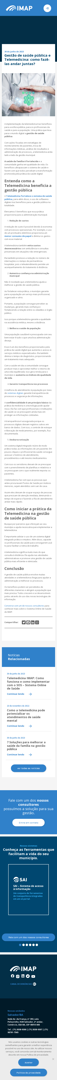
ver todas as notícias (28, 768)
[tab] (20, 945)
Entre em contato (28, 822)
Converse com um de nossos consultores (24, 605)
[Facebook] (28, 622)
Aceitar (28, 1062)
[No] (53, 1059)
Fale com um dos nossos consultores (28, 937)
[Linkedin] (33, 622)
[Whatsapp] (37, 622)
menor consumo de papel (18, 236)
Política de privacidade (28, 1072)
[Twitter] (24, 622)
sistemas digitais (15, 393)
